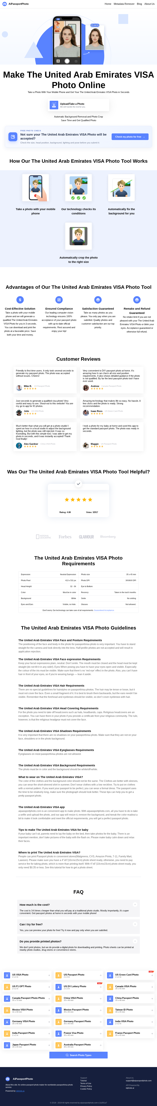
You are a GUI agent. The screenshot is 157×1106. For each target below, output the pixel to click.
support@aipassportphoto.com (138, 1081)
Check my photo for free (130, 136)
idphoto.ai (20, 1091)
